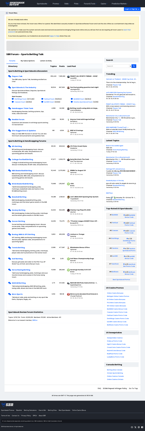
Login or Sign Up (131, 9)
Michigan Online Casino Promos (118, 296)
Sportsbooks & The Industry (24, 87)
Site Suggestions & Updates (24, 130)
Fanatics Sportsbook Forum (83, 102)
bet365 (115, 256)
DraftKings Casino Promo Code (118, 318)
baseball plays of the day (115, 180)
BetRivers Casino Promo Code (117, 325)
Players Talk (17, 76)
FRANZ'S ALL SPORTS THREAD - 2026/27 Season (122, 104)
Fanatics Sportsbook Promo (129, 250)
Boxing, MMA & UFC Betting (23, 234)
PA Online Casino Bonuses (116, 303)
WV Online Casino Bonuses (116, 306)
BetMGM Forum (79, 99)
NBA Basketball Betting (22, 170)
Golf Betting (17, 259)
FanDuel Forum (49, 99)
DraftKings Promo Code (129, 242)
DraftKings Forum (21, 99)
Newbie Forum (18, 119)
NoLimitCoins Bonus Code (116, 351)
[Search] (134, 66)
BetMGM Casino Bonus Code (117, 309)
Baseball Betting (19, 197)
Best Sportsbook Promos (121, 280)
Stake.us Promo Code (114, 341)
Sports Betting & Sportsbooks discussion (27, 71)
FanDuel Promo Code (130, 224)
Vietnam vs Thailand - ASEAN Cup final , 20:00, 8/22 (124, 79)
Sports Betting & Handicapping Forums (27, 141)
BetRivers (115, 272)
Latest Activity (46, 61)
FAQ (99, 388)
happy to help (54, 36)
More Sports (17, 294)
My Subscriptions (28, 61)
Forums (12, 61)
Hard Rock (115, 264)
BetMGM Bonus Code (130, 216)
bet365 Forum (49, 102)
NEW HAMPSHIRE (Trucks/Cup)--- (117, 127)
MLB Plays (109, 193)
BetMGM (115, 215)
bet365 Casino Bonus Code (116, 322)
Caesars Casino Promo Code (117, 312)
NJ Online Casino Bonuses (116, 299)
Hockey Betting (18, 210)
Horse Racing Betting (21, 270)
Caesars (115, 230)
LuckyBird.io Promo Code (115, 357)
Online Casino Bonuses (115, 293)
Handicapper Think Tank (22, 108)
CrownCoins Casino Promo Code (118, 347)
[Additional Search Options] (130, 66)
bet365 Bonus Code (130, 257)
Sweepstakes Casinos (115, 338)
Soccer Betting (18, 221)
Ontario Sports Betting (115, 373)
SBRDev (34, 320)
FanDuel (115, 223)
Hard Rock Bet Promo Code (129, 265)
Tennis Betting (18, 247)
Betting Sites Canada (114, 370)
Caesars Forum (20, 102)
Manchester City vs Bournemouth (118, 116)
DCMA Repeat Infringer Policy (115, 388)
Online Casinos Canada (115, 376)
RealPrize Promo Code (114, 354)
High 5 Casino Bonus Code (116, 344)
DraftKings (115, 238)
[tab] (12, 61)
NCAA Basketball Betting (22, 184)
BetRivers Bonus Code (130, 273)
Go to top (133, 388)
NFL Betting (17, 146)
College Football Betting (22, 159)
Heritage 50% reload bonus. (115, 169)
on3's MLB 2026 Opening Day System (119, 92)
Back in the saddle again (114, 146)
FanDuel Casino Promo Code (117, 315)
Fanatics (115, 248)
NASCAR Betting (19, 283)
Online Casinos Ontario (115, 379)
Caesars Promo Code (130, 232)
